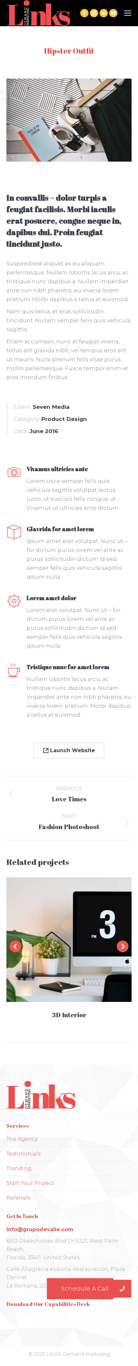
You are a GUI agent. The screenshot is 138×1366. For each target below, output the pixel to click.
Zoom (60, 940)
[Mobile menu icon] (128, 13)
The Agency (22, 1139)
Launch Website (71, 750)
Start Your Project (30, 1183)
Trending (18, 1168)
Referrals (18, 1198)
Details (78, 940)
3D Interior (69, 1015)
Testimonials (23, 1154)
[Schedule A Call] (122, 1289)
